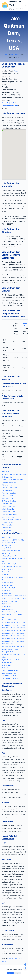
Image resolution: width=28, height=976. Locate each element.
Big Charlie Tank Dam (9, 601)
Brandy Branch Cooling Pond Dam (13, 646)
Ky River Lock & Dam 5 (10, 501)
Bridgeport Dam (7, 652)
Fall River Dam (7, 485)
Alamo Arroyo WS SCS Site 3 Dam (13, 540)
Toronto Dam (6, 528)
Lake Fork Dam (7, 504)
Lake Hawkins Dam (8, 506)
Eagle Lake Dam (7, 477)
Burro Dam (5, 668)
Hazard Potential (8, 103)
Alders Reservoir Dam (9, 543)
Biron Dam (5, 472)
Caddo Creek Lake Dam (10, 670)
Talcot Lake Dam (7, 525)
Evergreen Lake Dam (9, 482)
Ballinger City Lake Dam (10, 564)
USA (11, 54)
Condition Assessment (10, 106)
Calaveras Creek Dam (9, 673)
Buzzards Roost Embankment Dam (14, 474)
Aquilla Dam (6, 553)
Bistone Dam (6, 606)
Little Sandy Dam (8, 517)
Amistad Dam (6, 545)
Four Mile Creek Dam (9, 493)
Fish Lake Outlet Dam (9, 488)
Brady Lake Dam (7, 644)
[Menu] (25, 5)
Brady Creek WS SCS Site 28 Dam (13, 633)
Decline (17, 973)
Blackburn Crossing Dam (10, 612)
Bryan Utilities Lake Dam (10, 660)
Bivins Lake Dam (7, 609)
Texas (17, 54)
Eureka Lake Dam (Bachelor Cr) (12, 480)
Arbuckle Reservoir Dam (10, 556)
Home (7, 54)
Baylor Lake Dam (8, 582)
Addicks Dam (6, 537)
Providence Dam (7, 522)
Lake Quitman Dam (8, 512)
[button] (14, 422)
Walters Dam (6, 530)
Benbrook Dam (7, 593)
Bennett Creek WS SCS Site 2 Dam (14, 596)
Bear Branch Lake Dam (10, 588)
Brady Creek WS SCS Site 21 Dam (13, 630)
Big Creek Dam (7, 604)
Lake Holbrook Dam (8, 509)
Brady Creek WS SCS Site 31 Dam (13, 636)
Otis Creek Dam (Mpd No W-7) (12, 520)
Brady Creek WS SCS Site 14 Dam (13, 622)
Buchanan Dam (7, 662)
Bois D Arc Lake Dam (9, 620)
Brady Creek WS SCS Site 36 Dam (13, 641)
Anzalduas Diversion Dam (11, 551)
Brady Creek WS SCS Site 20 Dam (13, 628)
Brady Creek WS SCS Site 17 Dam (13, 625)
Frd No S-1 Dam (7, 496)
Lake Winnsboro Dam (9, 514)
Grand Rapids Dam (8, 498)
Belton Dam (6, 590)
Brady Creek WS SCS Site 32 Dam (13, 638)
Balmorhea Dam (7, 569)
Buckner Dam (6, 665)
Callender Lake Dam (9, 676)
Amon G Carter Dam (9, 548)
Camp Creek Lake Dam (10, 678)
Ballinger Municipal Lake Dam (12, 566)
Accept (10, 973)
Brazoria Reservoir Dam (10, 649)
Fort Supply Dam (7, 490)
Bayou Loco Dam (8, 585)
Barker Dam (6, 574)
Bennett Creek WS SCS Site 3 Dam (14, 598)
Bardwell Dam (7, 572)
